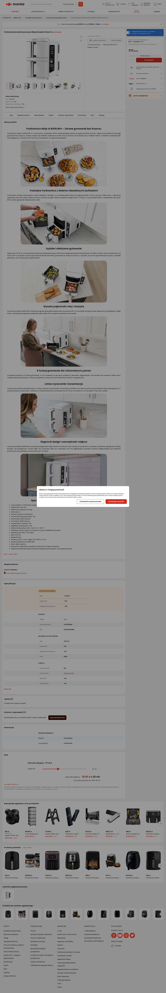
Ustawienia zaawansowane (90, 501)
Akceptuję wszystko (116, 501)
